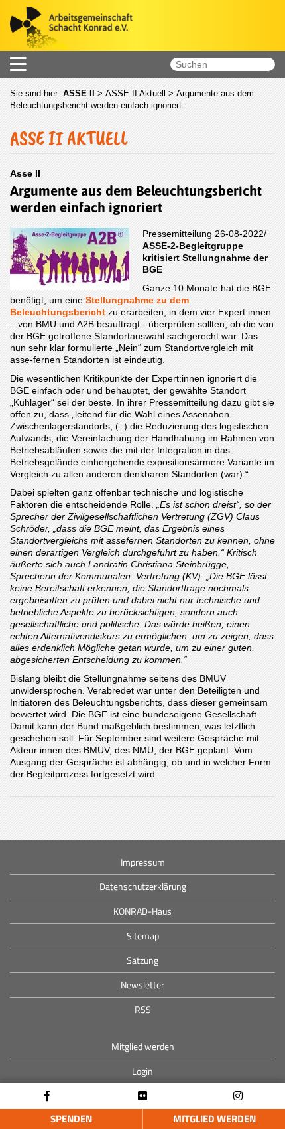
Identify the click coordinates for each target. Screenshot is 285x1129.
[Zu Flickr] (142, 1096)
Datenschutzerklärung (142, 886)
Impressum (143, 862)
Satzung (142, 960)
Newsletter (142, 985)
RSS (143, 1009)
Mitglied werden (214, 1118)
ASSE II (79, 93)
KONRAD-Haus (142, 911)
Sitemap (143, 935)
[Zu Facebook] (47, 1096)
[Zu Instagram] (238, 1096)
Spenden (71, 1118)
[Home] (66, 29)
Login (142, 1071)
